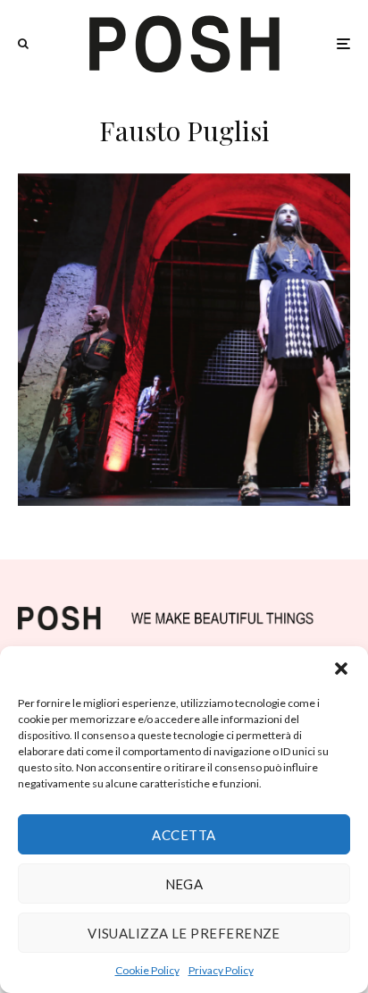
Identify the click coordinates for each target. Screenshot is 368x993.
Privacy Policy (221, 970)
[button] (341, 668)
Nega (184, 884)
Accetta (183, 835)
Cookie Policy (147, 970)
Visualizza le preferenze (184, 933)
